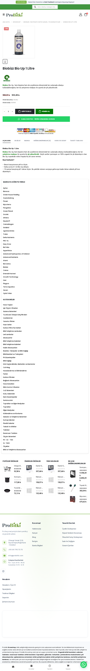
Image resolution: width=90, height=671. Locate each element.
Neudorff (6, 221)
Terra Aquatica (9, 287)
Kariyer (35, 533)
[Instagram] (3, 571)
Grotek (5, 214)
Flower (5, 201)
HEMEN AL (46, 111)
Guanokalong (8, 198)
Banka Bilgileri (37, 545)
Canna (5, 270)
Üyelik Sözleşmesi (69, 529)
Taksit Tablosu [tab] (76, 141)
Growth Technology (10, 277)
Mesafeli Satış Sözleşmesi (72, 537)
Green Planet (8, 211)
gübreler (48, 655)
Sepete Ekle (26, 111)
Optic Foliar (7, 293)
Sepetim (5, 597)
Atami (5, 260)
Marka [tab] (27, 141)
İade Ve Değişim (68, 541)
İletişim (35, 541)
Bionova (6, 191)
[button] (4, 14)
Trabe (5, 234)
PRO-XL (5, 241)
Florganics (7, 208)
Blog (34, 537)
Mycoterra (7, 204)
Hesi (4, 280)
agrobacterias (8, 231)
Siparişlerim (6, 589)
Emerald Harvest (9, 274)
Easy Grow (7, 244)
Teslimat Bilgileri (8, 593)
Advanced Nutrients (10, 257)
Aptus (5, 188)
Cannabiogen (8, 224)
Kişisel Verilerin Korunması (72, 533)
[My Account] (80, 14)
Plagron (6, 283)
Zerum (5, 290)
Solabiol (6, 227)
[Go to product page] (7, 468)
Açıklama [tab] (7, 141)
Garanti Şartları (68, 545)
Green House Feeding (11, 195)
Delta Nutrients (8, 237)
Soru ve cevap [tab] (60, 141)
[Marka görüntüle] (7, 78)
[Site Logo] (14, 15)
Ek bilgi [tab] (17, 141)
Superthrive (7, 250)
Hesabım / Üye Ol (9, 585)
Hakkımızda (36, 529)
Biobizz (5, 267)
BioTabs (6, 247)
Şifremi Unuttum (8, 602)
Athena (6, 218)
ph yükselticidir (33, 154)
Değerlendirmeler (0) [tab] (42, 141)
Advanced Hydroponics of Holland (16, 254)
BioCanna (6, 264)
